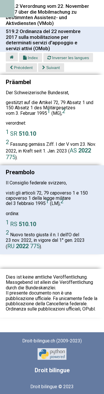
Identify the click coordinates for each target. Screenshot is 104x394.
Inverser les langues (70, 57)
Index (32, 57)
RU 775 (23, 246)
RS (23, 224)
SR (23, 133)
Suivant (52, 67)
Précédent (23, 67)
